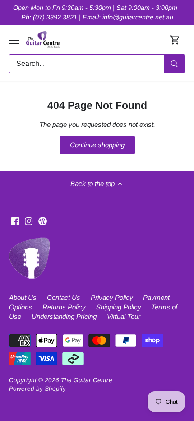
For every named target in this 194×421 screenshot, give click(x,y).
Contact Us (63, 297)
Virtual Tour (123, 316)
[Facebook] (15, 220)
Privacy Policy (112, 297)
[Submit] (174, 64)
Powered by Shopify (37, 388)
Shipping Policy (118, 307)
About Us (23, 297)
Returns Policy (64, 307)
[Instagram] (28, 220)
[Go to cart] (175, 40)
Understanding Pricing (64, 316)
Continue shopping (97, 145)
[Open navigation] (14, 40)
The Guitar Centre (86, 380)
